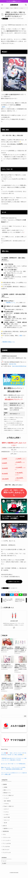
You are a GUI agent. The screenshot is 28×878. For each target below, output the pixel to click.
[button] (3, 594)
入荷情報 (5, 787)
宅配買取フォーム (10, 302)
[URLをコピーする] (25, 594)
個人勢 (5, 822)
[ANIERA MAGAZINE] (14, 5)
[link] (14, 628)
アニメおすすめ (6, 846)
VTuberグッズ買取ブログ (8, 806)
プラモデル (6, 803)
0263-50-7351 (12, 364)
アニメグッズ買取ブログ (8, 795)
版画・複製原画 (7, 800)
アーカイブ (3, 861)
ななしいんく (7, 820)
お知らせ (5, 825)
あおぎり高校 (7, 817)
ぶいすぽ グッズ (14, 588)
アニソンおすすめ (7, 843)
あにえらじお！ (6, 849)
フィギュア (6, 798)
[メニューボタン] (2, 5)
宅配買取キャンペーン (8, 828)
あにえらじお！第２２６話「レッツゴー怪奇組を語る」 (13, 763)
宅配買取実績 (6, 831)
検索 (25, 716)
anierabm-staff (14, 621)
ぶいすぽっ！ (5, 18)
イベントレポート (7, 840)
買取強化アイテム (7, 792)
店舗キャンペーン (7, 790)
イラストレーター (7, 837)
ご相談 (20, 335)
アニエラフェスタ (7, 852)
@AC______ (5, 106)
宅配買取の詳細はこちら (8, 341)
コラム (4, 834)
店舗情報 (5, 784)
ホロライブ (6, 809)
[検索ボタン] (26, 5)
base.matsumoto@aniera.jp (19, 366)
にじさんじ (6, 811)
